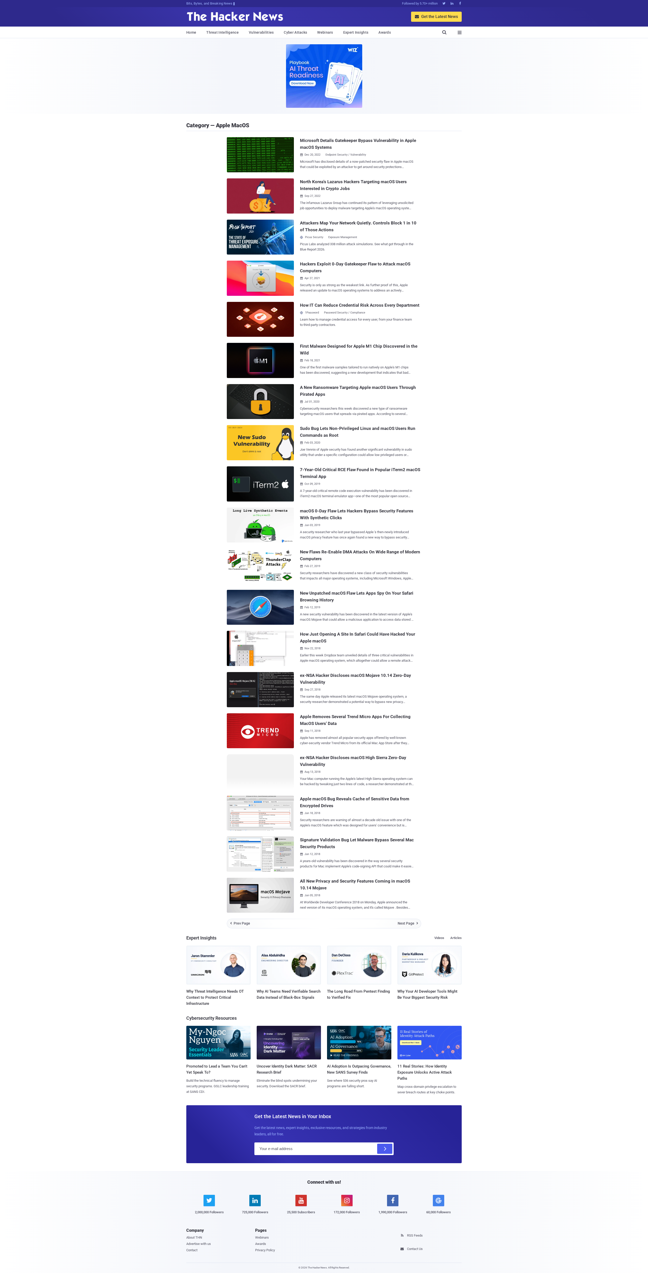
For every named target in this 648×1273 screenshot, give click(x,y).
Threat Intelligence (222, 32)
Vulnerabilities (261, 32)
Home (191, 32)
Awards (384, 32)
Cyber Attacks (295, 32)
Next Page (408, 923)
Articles (456, 938)
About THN (194, 1237)
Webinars (325, 32)
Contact (191, 1250)
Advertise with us (198, 1244)
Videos (439, 938)
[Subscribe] (384, 1149)
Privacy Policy (265, 1250)
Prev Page (240, 923)
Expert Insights (356, 32)
